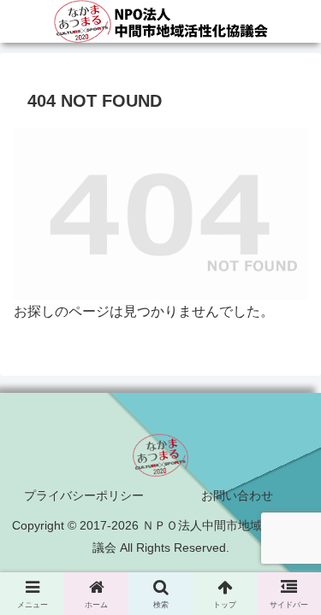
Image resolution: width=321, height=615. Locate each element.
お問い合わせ (237, 495)
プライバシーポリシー (84, 495)
